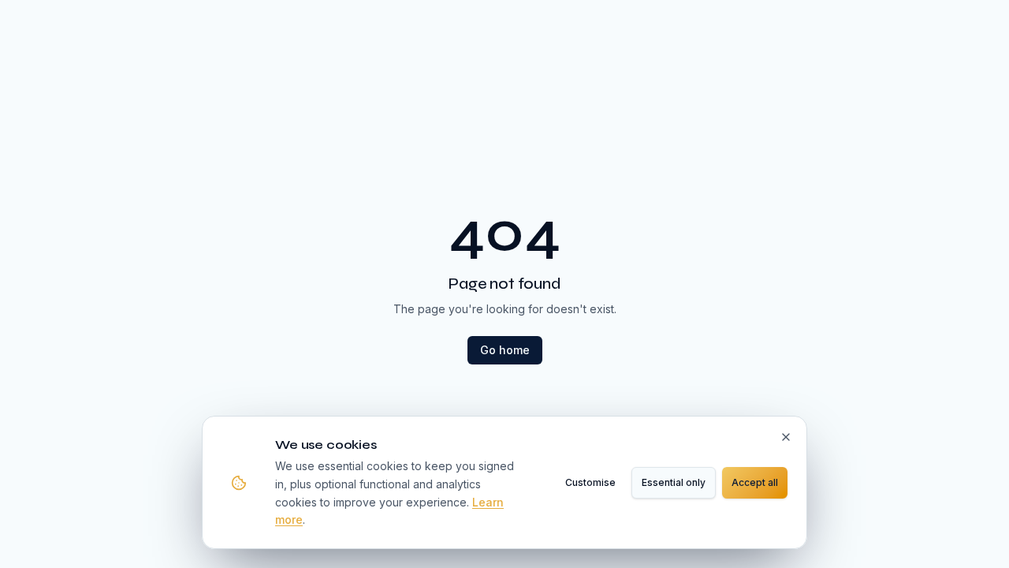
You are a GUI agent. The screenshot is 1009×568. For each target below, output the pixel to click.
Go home (505, 350)
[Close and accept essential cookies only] (786, 437)
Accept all (755, 482)
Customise (590, 482)
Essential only (674, 482)
